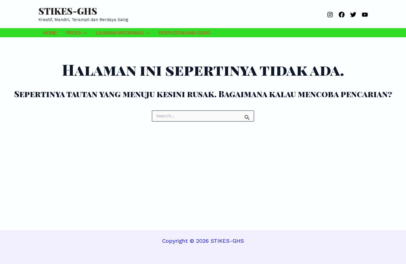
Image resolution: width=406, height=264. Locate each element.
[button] (83, 33)
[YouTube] (365, 15)
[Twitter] (353, 15)
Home (50, 33)
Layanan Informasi (120, 33)
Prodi (73, 33)
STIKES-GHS (67, 11)
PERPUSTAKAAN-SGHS (184, 33)
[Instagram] (330, 15)
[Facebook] (342, 15)
